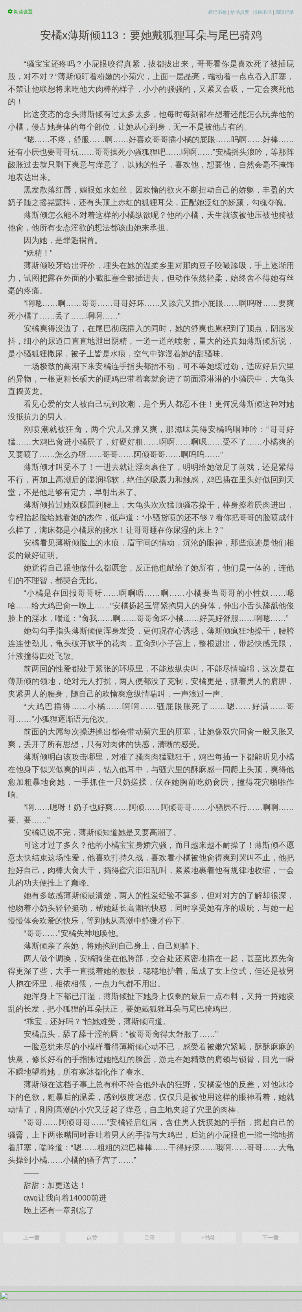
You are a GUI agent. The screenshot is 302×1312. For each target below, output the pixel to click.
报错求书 (262, 12)
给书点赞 (239, 12)
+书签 (208, 1237)
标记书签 (217, 12)
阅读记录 (284, 12)
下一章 (270, 1237)
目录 (149, 1237)
